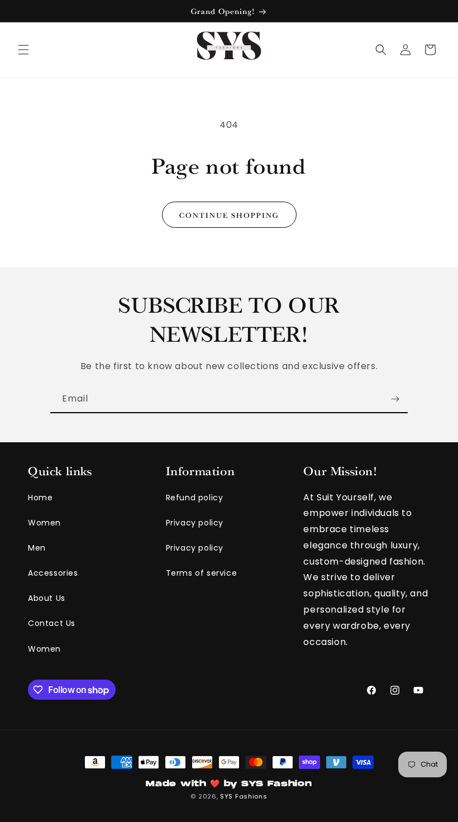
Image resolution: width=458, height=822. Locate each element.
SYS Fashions (243, 796)
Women (44, 522)
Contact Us (51, 623)
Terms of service (201, 573)
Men (37, 547)
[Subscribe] (395, 399)
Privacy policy (194, 522)
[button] (23, 49)
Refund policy (194, 497)
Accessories (53, 573)
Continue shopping (229, 214)
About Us (46, 598)
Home (40, 497)
